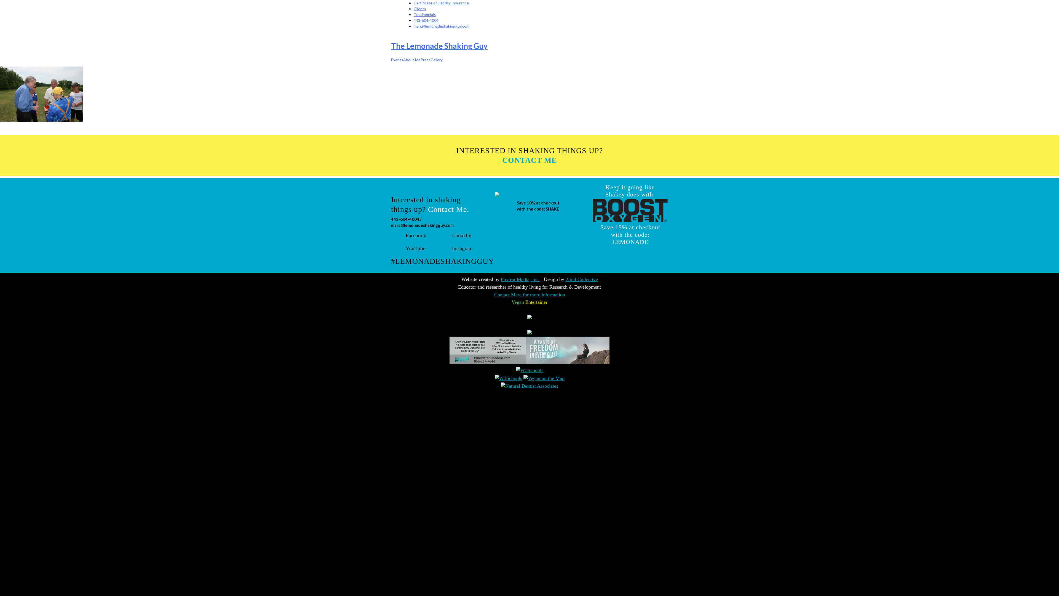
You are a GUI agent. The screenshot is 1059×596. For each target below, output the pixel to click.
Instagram (462, 247)
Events (397, 59)
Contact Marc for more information (529, 294)
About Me (412, 59)
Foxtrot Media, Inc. (520, 279)
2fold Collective (582, 279)
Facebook (416, 235)
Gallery (436, 59)
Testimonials (425, 14)
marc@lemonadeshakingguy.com (441, 26)
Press (425, 59)
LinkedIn (462, 235)
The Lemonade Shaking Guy (439, 45)
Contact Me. (448, 209)
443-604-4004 (426, 20)
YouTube (415, 248)
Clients (420, 8)
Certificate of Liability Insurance (441, 3)
